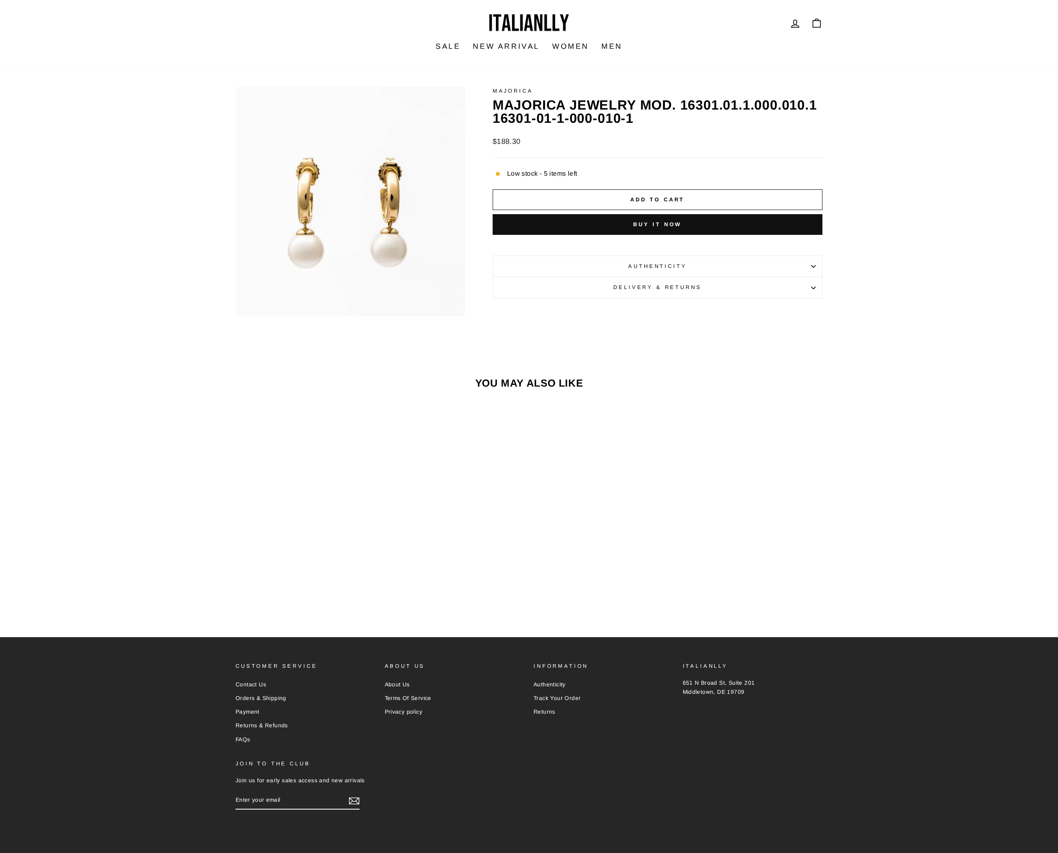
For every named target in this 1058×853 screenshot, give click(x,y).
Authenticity (657, 266)
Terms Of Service (408, 698)
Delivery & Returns (657, 287)
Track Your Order (557, 698)
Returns (544, 712)
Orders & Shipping (261, 698)
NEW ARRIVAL (506, 46)
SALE (448, 46)
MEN (611, 46)
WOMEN (570, 46)
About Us (397, 684)
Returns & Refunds (262, 725)
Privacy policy (404, 712)
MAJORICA (513, 91)
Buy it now (657, 224)
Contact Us (251, 684)
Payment (248, 712)
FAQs (243, 739)
